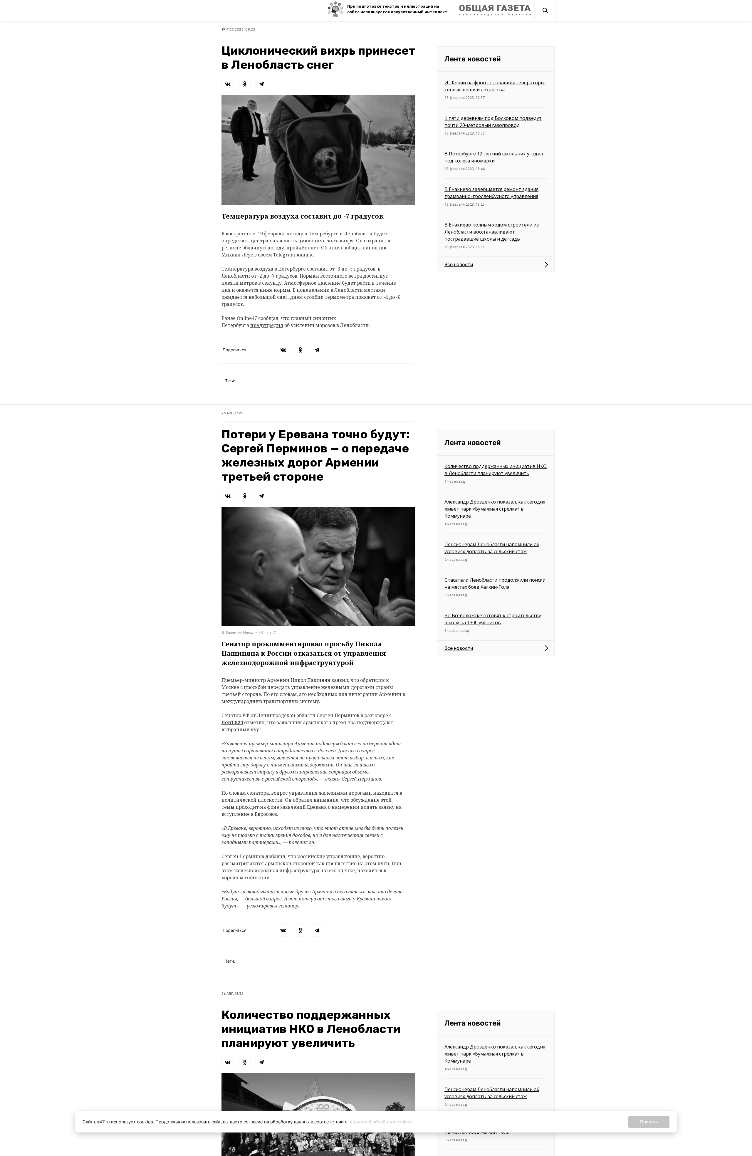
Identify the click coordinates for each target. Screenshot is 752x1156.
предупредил (266, 325)
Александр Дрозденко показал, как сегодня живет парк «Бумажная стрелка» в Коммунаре (494, 509)
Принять (649, 1122)
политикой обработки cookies (380, 1122)
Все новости (458, 264)
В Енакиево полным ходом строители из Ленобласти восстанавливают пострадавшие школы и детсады (491, 232)
